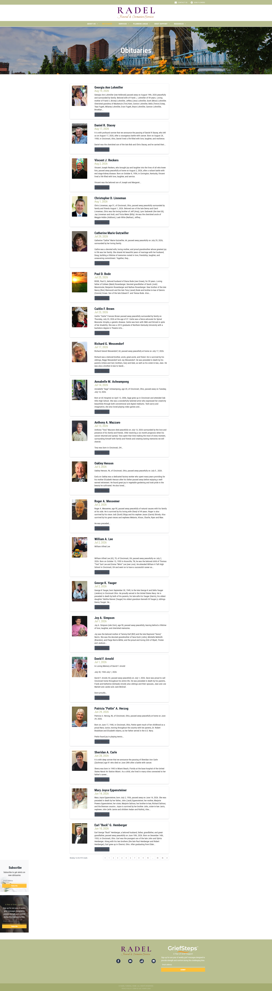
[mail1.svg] (130, 961)
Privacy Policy (127, 988)
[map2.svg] (142, 961)
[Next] (167, 858)
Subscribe (14, 886)
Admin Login (146, 988)
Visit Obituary (102, 114)
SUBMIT (183, 970)
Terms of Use (136, 988)
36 (162, 858)
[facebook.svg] (118, 961)
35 (157, 858)
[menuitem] (92, 24)
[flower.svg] (154, 961)
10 (148, 858)
